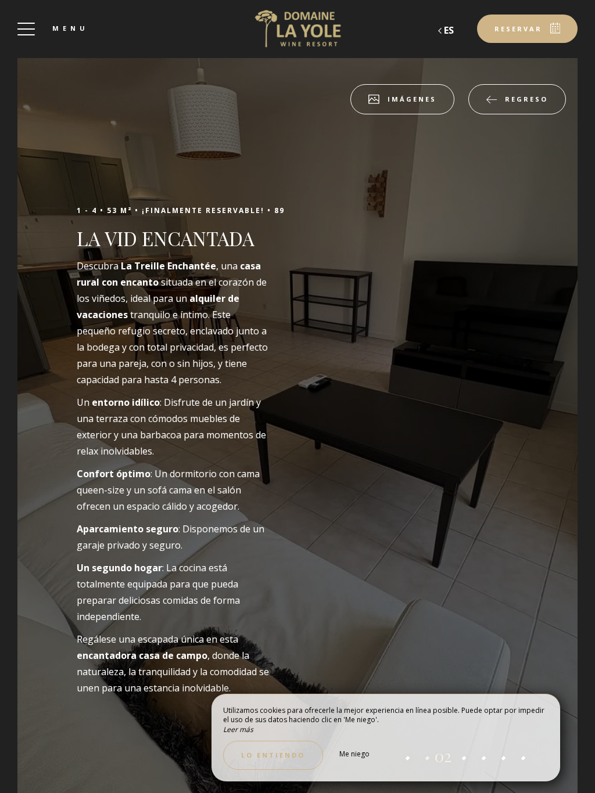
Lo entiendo (273, 755)
